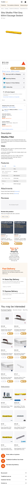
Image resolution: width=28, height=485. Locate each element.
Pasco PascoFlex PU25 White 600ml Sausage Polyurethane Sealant (6, 428)
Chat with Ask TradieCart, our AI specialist (11, 96)
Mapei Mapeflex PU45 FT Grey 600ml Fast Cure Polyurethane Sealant (20, 449)
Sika (14, 166)
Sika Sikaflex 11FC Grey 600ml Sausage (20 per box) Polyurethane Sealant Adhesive (20, 407)
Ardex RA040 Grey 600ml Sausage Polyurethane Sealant (20, 428)
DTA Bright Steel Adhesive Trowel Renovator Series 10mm (7, 354)
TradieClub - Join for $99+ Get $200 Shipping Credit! (20, 239)
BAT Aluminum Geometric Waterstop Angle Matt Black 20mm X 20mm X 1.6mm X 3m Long (19, 354)
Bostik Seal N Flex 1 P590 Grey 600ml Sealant (7, 407)
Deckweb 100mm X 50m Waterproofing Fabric (19, 378)
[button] (3, 18)
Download (17, 191)
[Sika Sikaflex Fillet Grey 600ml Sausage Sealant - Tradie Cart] (13, 32)
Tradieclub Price (8, 118)
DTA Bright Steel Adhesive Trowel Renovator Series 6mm (20, 330)
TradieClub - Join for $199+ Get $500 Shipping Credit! (7, 239)
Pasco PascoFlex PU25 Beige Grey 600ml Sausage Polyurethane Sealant (7, 449)
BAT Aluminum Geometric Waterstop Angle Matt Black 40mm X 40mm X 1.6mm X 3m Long (6, 378)
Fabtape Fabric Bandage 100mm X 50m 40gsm (6, 330)
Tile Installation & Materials (13, 5)
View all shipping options (7, 129)
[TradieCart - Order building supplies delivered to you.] (4, 2)
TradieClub (3, 5)
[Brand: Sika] (23, 63)
